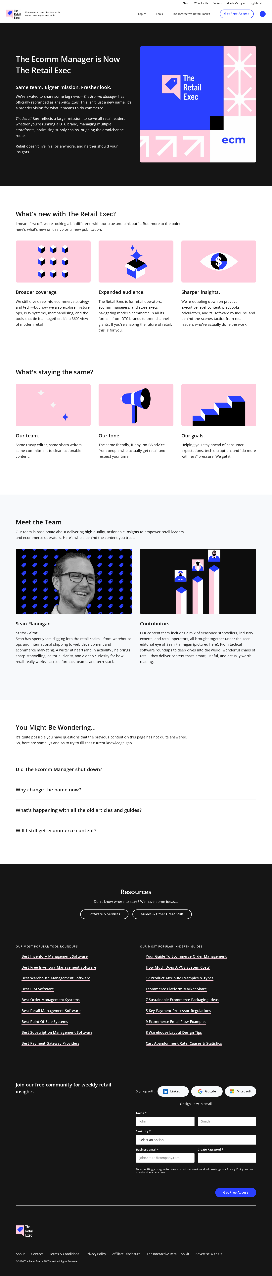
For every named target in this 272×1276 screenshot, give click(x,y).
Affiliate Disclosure (126, 1254)
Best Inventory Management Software (55, 956)
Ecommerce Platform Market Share (176, 989)
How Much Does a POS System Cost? (178, 967)
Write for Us (201, 3)
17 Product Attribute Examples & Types (179, 978)
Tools (159, 14)
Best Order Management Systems (51, 1000)
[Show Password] (254, 1158)
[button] (136, 769)
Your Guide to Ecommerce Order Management (186, 956)
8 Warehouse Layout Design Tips (174, 1032)
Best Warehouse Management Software (56, 978)
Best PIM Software (38, 989)
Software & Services (104, 914)
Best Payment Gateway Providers (50, 1043)
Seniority (143, 1131)
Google (210, 1091)
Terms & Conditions (64, 1254)
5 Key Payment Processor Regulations (178, 1011)
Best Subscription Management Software (57, 1032)
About (186, 3)
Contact (217, 3)
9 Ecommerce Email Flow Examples (176, 1022)
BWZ (46, 1261)
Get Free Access (236, 14)
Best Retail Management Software (51, 1011)
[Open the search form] (263, 14)
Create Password (210, 1149)
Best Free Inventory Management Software (59, 967)
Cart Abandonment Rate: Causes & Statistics (184, 1043)
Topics (142, 14)
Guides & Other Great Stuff (162, 914)
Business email (147, 1149)
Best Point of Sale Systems (45, 1022)
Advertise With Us (209, 1254)
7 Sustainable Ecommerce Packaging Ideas (182, 1000)
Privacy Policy (235, 1169)
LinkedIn (176, 1091)
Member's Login (236, 3)
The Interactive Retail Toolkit (191, 14)
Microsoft (244, 1091)
